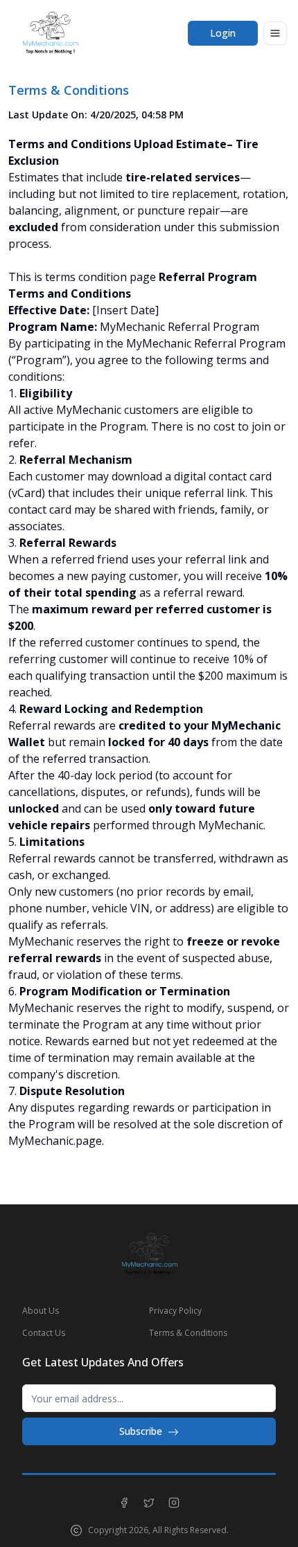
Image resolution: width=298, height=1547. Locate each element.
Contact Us (43, 1333)
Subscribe (140, 1431)
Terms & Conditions (188, 1333)
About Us (40, 1311)
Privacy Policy (175, 1311)
